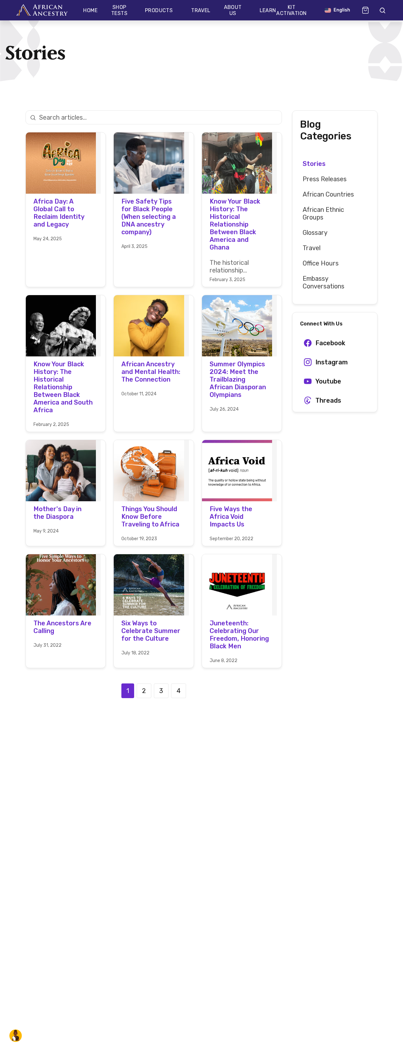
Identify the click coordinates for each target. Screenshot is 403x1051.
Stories (314, 164)
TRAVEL (200, 10)
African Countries (328, 194)
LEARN (268, 10)
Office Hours (321, 263)
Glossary (315, 232)
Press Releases (325, 179)
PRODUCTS (159, 10)
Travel (311, 248)
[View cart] (365, 10)
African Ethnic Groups (323, 213)
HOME (90, 10)
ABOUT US (233, 10)
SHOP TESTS (119, 10)
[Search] (382, 10)
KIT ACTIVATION (291, 10)
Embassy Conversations (323, 282)
